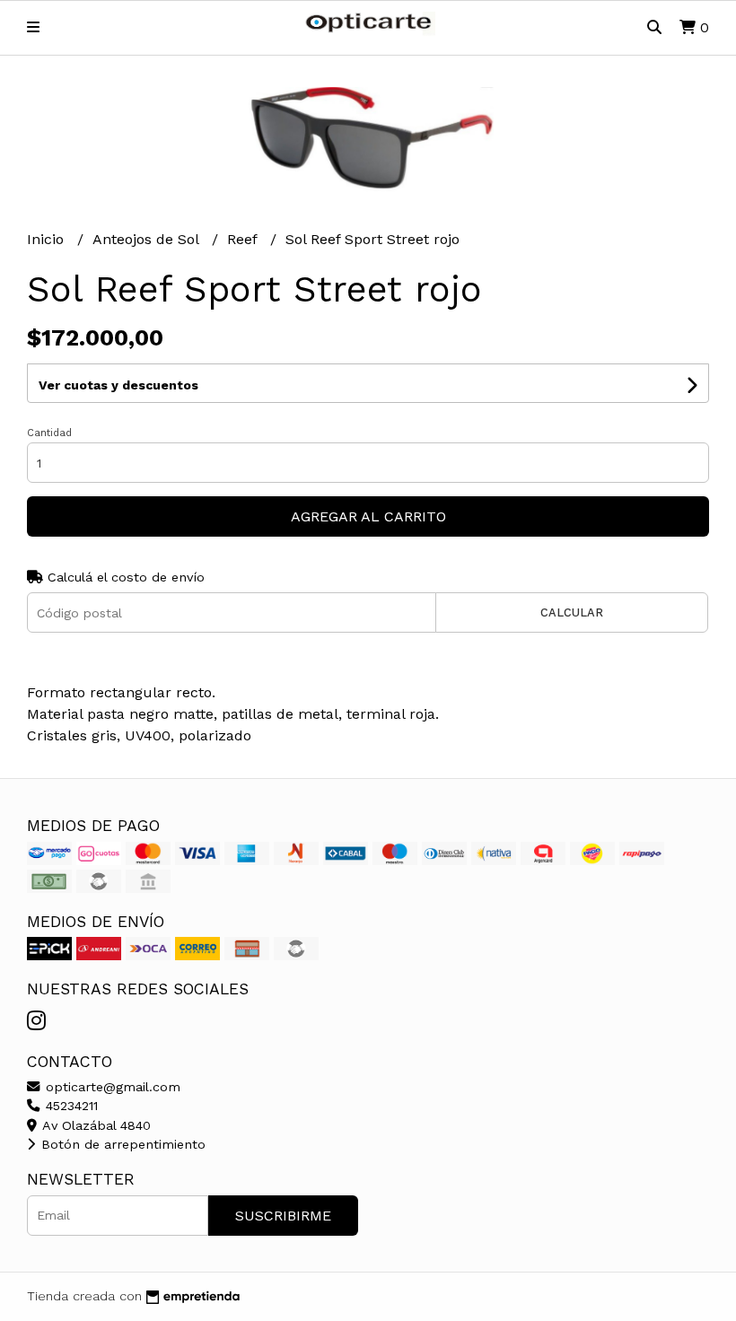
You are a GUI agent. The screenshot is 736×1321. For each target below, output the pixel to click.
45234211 (69, 1105)
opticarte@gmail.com (110, 1087)
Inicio (47, 239)
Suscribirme (283, 1215)
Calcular (571, 612)
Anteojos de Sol (147, 239)
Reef (244, 239)
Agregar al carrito (368, 516)
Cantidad (49, 433)
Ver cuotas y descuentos (118, 385)
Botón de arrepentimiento (121, 1144)
